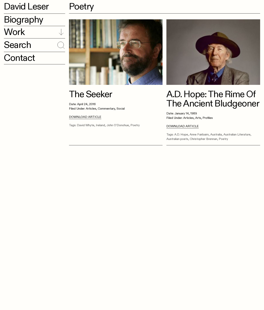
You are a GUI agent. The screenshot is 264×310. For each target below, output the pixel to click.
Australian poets (177, 139)
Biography (23, 20)
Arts (198, 118)
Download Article (85, 117)
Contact (19, 58)
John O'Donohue (117, 125)
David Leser (26, 6)
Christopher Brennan (203, 139)
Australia (216, 134)
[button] (60, 44)
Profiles (208, 118)
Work (14, 32)
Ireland (100, 125)
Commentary (106, 109)
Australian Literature (236, 134)
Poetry (135, 125)
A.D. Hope (181, 134)
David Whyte (85, 125)
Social (121, 109)
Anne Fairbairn (199, 134)
